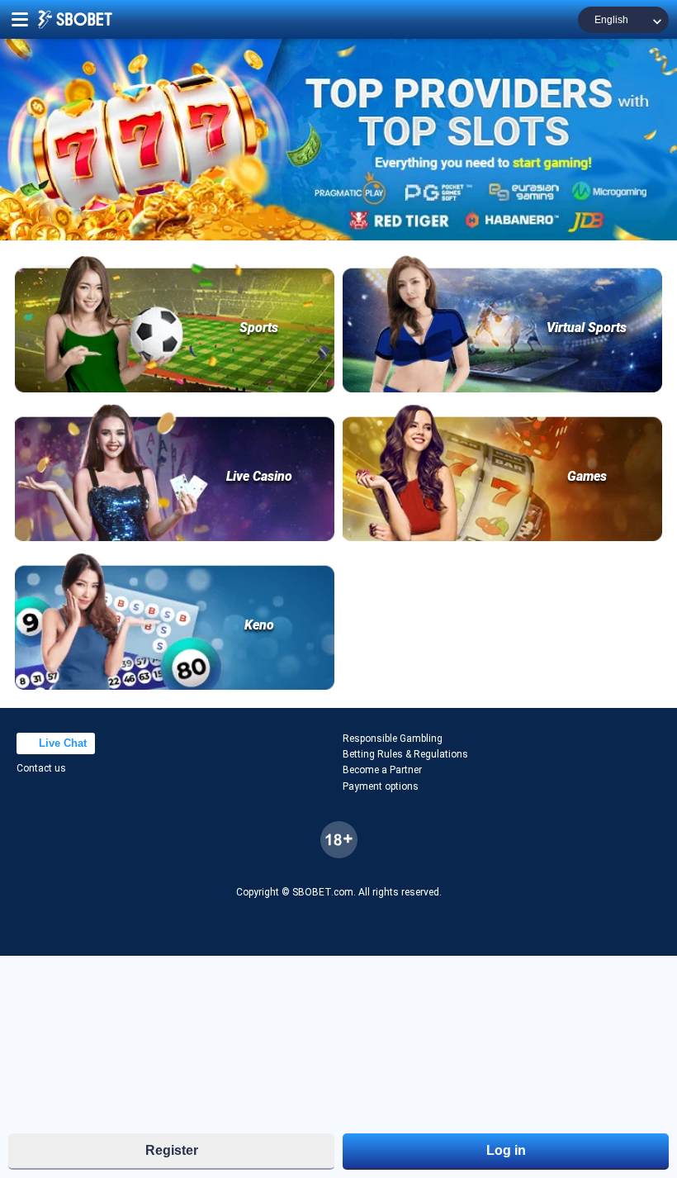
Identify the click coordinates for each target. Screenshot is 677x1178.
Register (171, 1150)
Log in (506, 1150)
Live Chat (61, 830)
